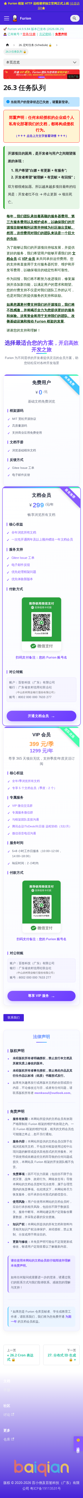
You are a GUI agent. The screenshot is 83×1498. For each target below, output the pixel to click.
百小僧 (37, 1482)
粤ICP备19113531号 (45, 1488)
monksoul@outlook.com (52, 1093)
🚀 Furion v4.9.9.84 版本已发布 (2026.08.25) (33, 29)
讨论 (6, 1414)
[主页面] (7, 45)
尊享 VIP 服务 (41, 995)
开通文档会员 (41, 716)
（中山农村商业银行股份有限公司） (35, 692)
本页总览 (13, 62)
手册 (6, 1390)
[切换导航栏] (6, 18)
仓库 (6, 1439)
